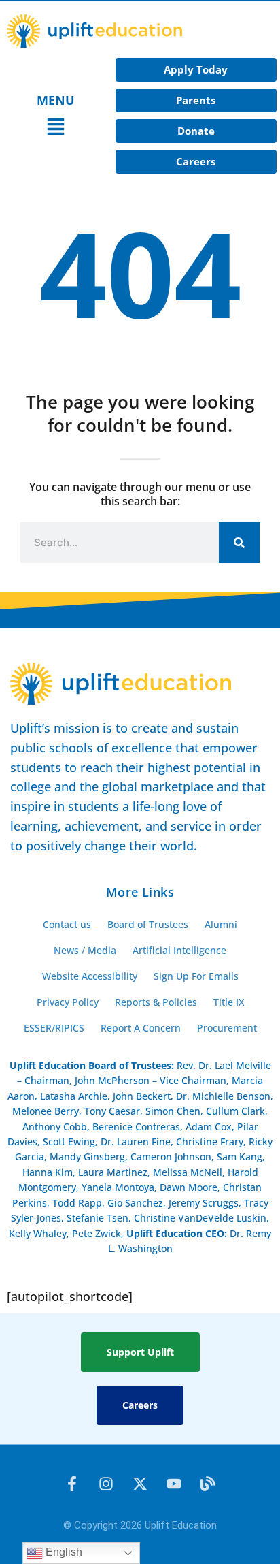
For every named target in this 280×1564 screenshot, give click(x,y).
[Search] (239, 542)
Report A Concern (141, 1027)
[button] (56, 128)
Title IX (228, 1001)
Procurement (227, 1027)
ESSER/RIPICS (54, 1027)
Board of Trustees (147, 924)
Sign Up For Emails (196, 976)
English (62, 1552)
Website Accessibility (89, 976)
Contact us (67, 924)
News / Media (85, 950)
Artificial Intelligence (179, 950)
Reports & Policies (156, 1001)
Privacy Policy (68, 1001)
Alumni (221, 924)
